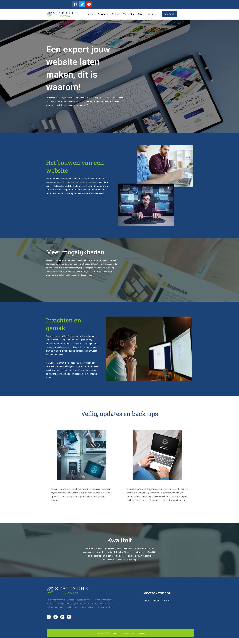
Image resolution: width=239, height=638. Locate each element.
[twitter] (55, 617)
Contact (166, 600)
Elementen (103, 14)
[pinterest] (69, 617)
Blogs (150, 14)
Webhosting (128, 14)
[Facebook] (49, 617)
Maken (91, 14)
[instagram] (62, 617)
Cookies (115, 14)
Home (147, 600)
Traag (141, 14)
